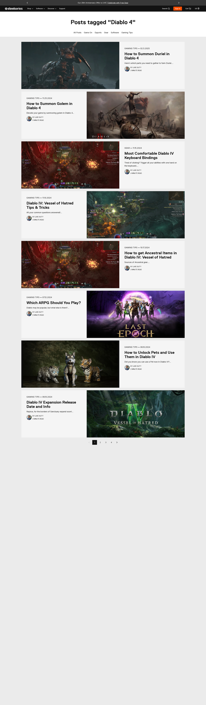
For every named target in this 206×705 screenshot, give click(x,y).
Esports (98, 32)
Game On (88, 32)
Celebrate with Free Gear (118, 3)
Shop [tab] (29, 8)
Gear (106, 32)
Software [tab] (39, 8)
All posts (77, 32)
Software (115, 32)
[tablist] (42, 9)
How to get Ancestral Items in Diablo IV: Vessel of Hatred (150, 255)
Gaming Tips (127, 32)
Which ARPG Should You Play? (54, 303)
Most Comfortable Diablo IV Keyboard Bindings (149, 155)
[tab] (166, 9)
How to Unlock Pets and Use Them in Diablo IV (149, 354)
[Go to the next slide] (179, 3)
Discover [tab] (51, 8)
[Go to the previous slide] (27, 3)
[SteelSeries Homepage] (15, 8)
